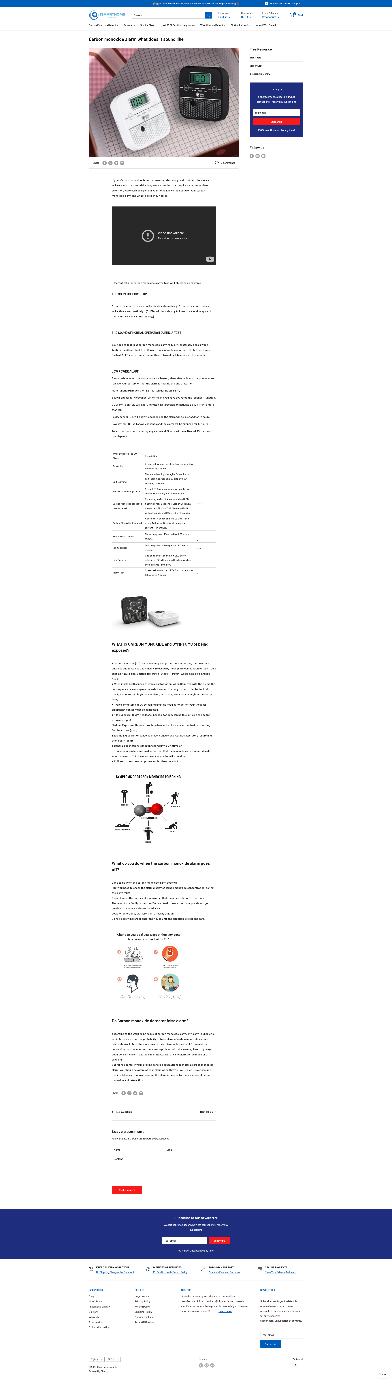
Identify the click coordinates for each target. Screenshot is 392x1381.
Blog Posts (255, 57)
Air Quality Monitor (241, 25)
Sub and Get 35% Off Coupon (285, 3)
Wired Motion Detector (212, 25)
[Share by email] (122, 162)
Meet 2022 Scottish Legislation (178, 25)
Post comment (127, 1190)
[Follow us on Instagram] (257, 155)
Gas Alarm (129, 25)
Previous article (123, 1111)
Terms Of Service (144, 1321)
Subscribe (276, 121)
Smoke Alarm (147, 25)
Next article (206, 1111)
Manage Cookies (144, 1316)
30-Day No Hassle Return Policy (170, 1272)
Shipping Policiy (143, 1311)
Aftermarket (96, 1321)
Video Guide (256, 65)
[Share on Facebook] (104, 162)
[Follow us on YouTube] (263, 155)
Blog (91, 1296)
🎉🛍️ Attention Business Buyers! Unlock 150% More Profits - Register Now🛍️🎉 (196, 3)
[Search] (208, 15)
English (94, 1359)
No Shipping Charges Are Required (115, 1272)
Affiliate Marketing (99, 1327)
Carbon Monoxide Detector (103, 25)
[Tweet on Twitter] (116, 162)
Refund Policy (142, 1306)
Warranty (94, 1316)
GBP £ (111, 1359)
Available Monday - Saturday (224, 1272)
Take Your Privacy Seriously (280, 1272)
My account (269, 17)
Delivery (93, 1311)
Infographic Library (260, 73)
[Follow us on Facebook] (252, 155)
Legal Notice (142, 1296)
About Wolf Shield (266, 25)
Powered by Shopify (99, 1371)
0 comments (228, 162)
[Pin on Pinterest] (110, 162)
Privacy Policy (142, 1301)
